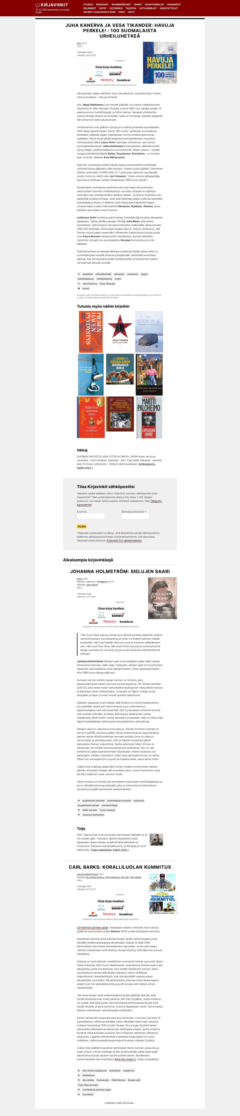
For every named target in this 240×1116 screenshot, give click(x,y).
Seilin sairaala (89, 810)
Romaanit (102, 4)
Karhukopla (103, 1080)
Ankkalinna (88, 1075)
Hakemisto (174, 4)
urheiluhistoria (104, 278)
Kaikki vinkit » (85, 467)
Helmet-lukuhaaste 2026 (99, 12)
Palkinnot (89, 8)
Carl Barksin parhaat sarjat (96, 1089)
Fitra (79, 43)
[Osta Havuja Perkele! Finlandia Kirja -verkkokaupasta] (100, 75)
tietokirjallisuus (86, 278)
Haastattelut (169, 8)
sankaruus (132, 274)
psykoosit (139, 800)
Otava (79, 579)
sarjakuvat (128, 1070)
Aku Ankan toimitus (95, 877)
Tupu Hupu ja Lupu (88, 1085)
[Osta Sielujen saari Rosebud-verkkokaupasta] (119, 617)
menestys (119, 274)
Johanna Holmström (93, 814)
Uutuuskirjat (148, 8)
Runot (138, 4)
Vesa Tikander (107, 283)
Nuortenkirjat (154, 4)
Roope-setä (134, 1080)
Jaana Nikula (92, 584)
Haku (121, 12)
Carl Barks (87, 1094)
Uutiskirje (116, 8)
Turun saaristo (107, 810)
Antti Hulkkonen (112, 877)
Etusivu (88, 4)
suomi (85, 288)
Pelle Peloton (118, 1080)
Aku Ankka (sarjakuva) (94, 1070)
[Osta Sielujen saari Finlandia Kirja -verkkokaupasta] (103, 617)
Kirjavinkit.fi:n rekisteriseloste (124, 540)
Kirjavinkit (54, 4)
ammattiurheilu (103, 274)
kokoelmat (114, 1070)
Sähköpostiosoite (133, 511)
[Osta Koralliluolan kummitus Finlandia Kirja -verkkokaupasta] (102, 909)
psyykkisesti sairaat (88, 805)
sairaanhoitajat (109, 805)
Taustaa (131, 8)
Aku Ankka (88, 1080)
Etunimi (82, 511)
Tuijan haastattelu (101, 849)
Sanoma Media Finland (87, 874)
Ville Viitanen (135, 877)
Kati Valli (125, 877)
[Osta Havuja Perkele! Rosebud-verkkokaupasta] (117, 75)
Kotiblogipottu (146, 464)
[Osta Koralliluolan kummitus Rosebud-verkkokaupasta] (119, 909)
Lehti (131, 12)
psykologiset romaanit (119, 800)
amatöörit (87, 274)
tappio (144, 274)
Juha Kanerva (89, 283)
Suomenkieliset (121, 4)
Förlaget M (103, 581)
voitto (118, 278)
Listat (103, 8)
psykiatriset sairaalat (93, 800)
